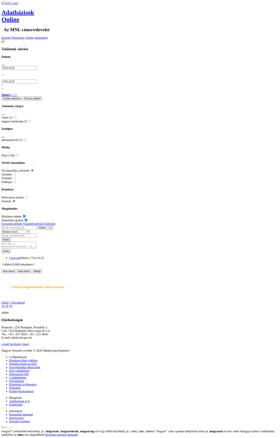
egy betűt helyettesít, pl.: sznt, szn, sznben (125, 431)
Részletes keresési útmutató (61, 434)
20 (6, 306)
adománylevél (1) (12, 140)
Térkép (29, 37)
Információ (41, 37)
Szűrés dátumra (12, 98)
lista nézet (24, 271)
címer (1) (7, 117)
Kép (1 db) (8, 155)
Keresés (6, 37)
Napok (6, 94)
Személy (7, 174)
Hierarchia (18, 37)
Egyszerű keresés (12, 223)
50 (10, 306)
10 (3, 306)
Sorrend (7, 201)
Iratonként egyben (13, 220)
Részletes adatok (12, 216)
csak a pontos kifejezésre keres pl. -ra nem (193, 431)
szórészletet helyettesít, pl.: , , (48, 431)
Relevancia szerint (13, 197)
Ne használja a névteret (16, 170)
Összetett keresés (33, 223)
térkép (37, 271)
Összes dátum (32, 98)
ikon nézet (8, 271)
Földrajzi (7, 182)
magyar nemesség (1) (15, 121)
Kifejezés (49, 223)
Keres (42, 227)
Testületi (7, 178)
